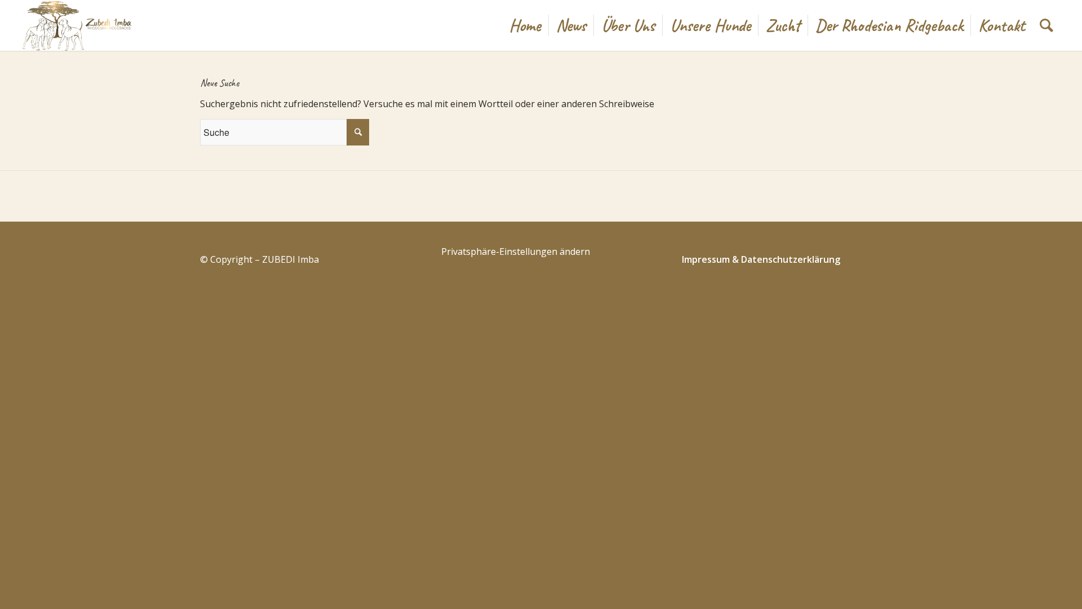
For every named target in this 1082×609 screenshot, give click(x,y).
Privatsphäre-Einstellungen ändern (515, 251)
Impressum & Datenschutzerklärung (761, 259)
